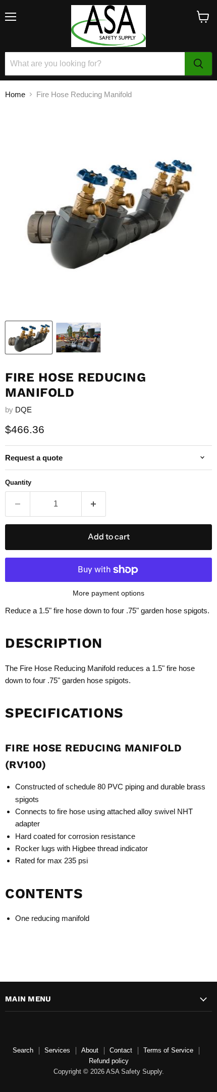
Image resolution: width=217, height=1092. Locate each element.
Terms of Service (168, 1050)
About (89, 1050)
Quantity (18, 482)
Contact (121, 1050)
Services (57, 1050)
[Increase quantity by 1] (94, 504)
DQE (23, 409)
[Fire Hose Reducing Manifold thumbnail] (29, 337)
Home (15, 94)
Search (23, 1050)
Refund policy (109, 1061)
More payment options (108, 593)
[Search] (198, 63)
